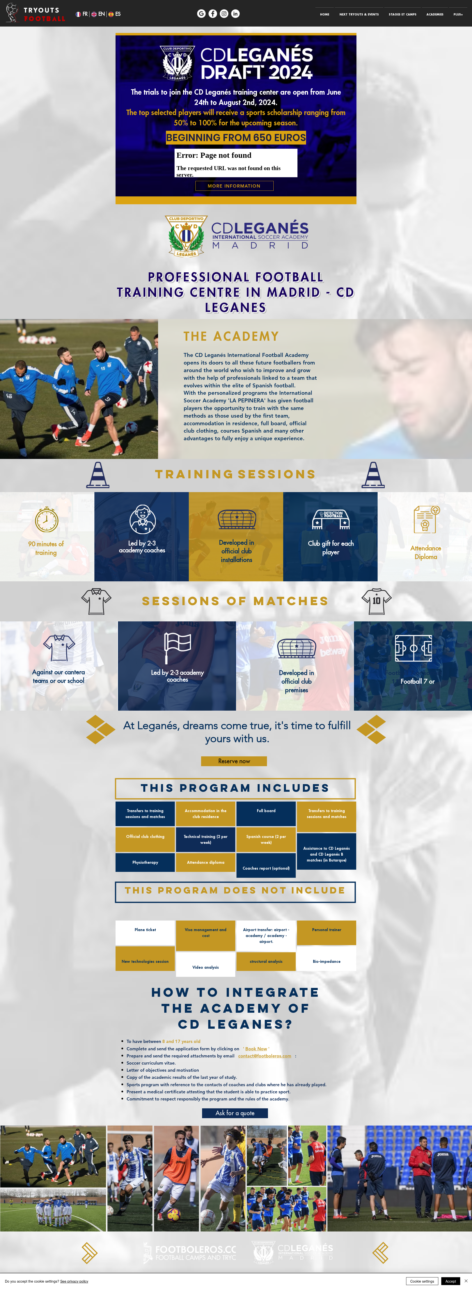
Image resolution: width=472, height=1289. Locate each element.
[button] (359, 12)
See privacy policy (74, 1281)
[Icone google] (201, 13)
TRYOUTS (42, 11)
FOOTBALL (45, 19)
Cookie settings (422, 1281)
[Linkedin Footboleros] (235, 13)
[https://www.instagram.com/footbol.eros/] (224, 13)
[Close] (466, 1281)
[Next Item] (465, 1178)
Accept (450, 1281)
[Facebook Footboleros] (212, 13)
